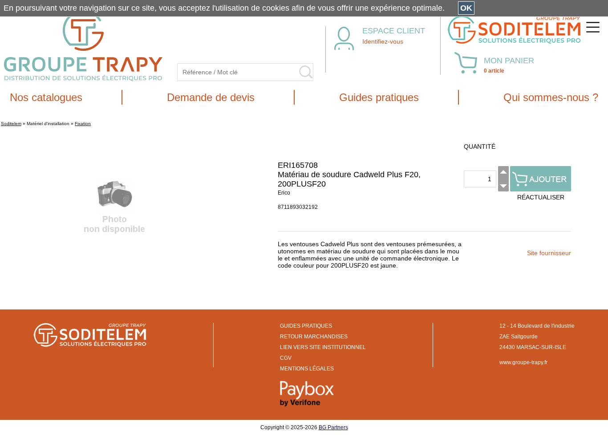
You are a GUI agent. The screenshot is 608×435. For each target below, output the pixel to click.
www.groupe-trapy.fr (523, 362)
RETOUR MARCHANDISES (314, 336)
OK (466, 8)
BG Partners (333, 427)
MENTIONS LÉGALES (307, 369)
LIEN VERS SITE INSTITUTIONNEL (323, 347)
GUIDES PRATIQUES (306, 326)
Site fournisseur (549, 252)
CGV (286, 358)
